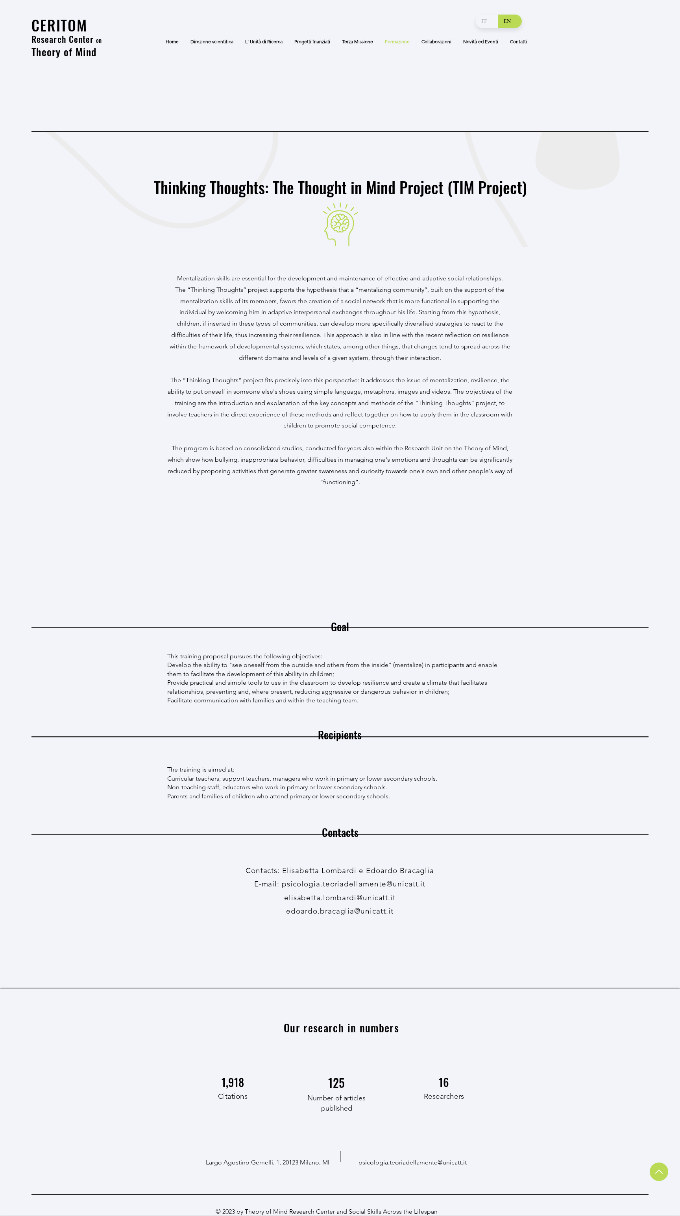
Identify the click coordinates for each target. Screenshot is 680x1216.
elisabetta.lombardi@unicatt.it (340, 897)
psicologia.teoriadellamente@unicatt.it (412, 1162)
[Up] (659, 1172)
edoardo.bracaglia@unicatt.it (340, 911)
